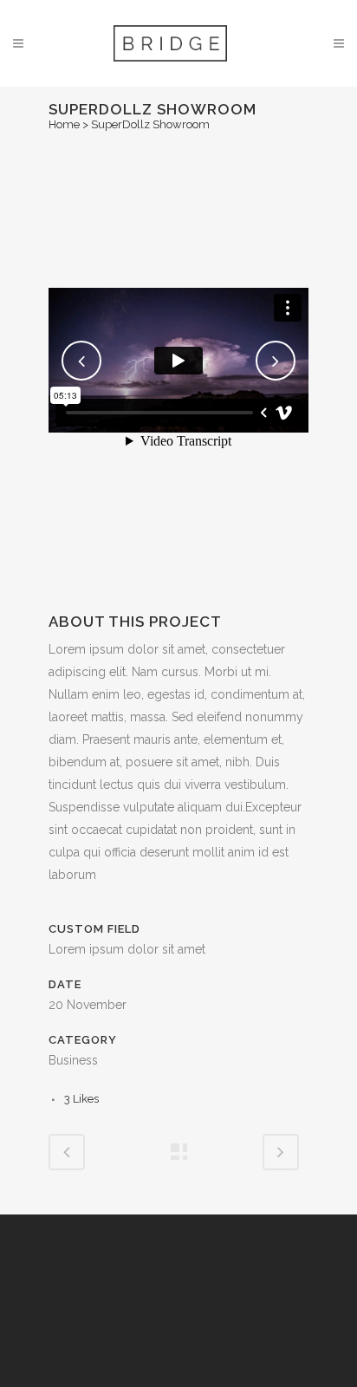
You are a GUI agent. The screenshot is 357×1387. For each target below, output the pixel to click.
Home (64, 124)
